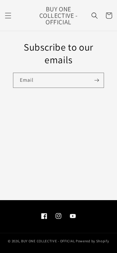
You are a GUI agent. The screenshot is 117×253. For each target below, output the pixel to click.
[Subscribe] (96, 80)
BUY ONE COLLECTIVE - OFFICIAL (48, 241)
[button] (8, 15)
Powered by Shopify (92, 241)
